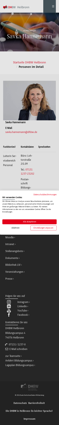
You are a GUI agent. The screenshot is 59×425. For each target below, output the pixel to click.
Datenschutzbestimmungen (45, 194)
